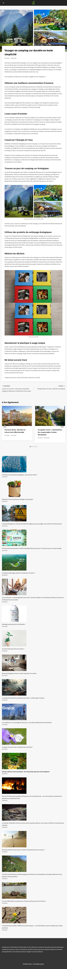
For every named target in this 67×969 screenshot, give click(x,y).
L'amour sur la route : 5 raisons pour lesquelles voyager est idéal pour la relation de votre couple (16, 388)
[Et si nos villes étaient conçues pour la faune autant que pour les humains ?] (33, 890)
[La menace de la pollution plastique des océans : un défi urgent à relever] (33, 687)
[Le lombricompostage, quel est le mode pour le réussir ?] (33, 562)
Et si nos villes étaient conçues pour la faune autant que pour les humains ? (24, 901)
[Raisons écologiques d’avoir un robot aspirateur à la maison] (33, 663)
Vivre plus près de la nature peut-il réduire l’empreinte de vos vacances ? (23, 850)
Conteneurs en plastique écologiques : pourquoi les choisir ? (19, 475)
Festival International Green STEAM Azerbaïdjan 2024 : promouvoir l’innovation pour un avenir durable (32, 548)
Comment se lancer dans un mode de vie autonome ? (17, 747)
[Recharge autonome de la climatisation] (33, 613)
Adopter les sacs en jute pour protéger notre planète (17, 499)
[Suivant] (62, 425)
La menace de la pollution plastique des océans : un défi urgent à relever (23, 698)
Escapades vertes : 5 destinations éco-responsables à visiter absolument (50, 432)
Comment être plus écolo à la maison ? (13, 649)
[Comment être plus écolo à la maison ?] (33, 638)
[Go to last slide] (4, 425)
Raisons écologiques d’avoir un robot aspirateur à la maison (19, 673)
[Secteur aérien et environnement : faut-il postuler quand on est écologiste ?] (33, 761)
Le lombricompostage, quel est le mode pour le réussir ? (18, 573)
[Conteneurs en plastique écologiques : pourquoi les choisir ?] (33, 464)
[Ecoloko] (33, 2)
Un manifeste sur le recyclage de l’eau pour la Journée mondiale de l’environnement (27, 722)
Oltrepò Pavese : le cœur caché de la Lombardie (51, 387)
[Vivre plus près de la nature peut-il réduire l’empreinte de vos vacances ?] (33, 839)
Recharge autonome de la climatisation (13, 624)
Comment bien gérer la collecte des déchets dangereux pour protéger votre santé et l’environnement (32, 524)
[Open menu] (3, 3)
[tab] (30, 446)
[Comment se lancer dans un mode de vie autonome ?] (33, 736)
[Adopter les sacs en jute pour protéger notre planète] (33, 489)
